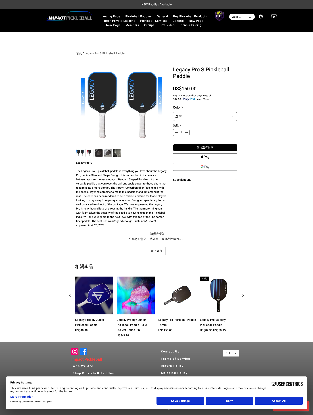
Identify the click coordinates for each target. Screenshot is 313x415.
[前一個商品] (70, 295)
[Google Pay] (205, 167)
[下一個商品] (243, 295)
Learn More (202, 99)
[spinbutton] (181, 132)
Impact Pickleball (86, 359)
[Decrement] (176, 132)
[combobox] (205, 116)
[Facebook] (83, 351)
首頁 (79, 53)
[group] (156, 307)
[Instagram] (74, 351)
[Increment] (186, 132)
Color (178, 107)
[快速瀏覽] (94, 296)
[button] (190, 16)
